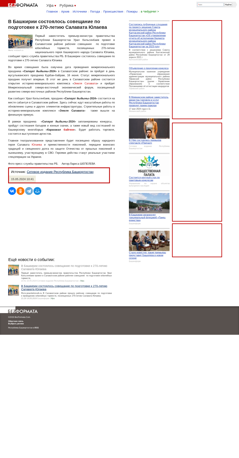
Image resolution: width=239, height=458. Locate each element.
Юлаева (37, 144)
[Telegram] (29, 191)
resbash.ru (18, 50)
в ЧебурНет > (150, 11)
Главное (52, 11)
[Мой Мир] (37, 191)
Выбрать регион (16, 324)
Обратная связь (15, 321)
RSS (37, 328)
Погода (95, 11)
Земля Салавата (85, 83)
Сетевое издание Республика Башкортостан (60, 172)
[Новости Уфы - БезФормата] (19, 4)
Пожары (132, 11)
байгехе (69, 129)
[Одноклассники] (20, 191)
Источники (80, 11)
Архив (65, 11)
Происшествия (113, 11)
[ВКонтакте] (12, 191)
